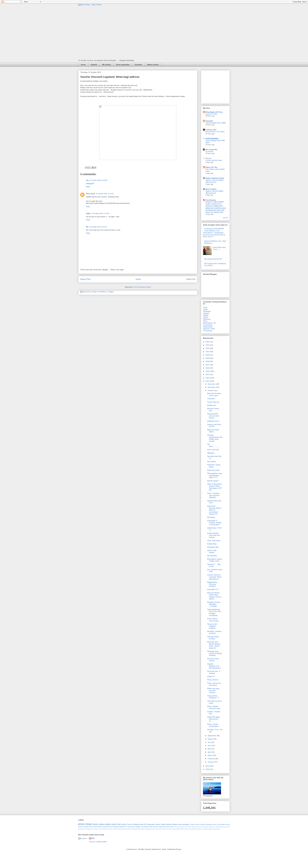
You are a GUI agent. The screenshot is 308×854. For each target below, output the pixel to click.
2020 (208, 355)
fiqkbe (88, 213)
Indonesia (100, 826)
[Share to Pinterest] (95, 167)
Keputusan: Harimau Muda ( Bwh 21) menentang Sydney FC (214, 510)
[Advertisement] (221, 86)
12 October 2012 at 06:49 (98, 180)
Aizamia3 (209, 121)
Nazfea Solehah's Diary (214, 178)
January (211, 762)
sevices (181, 829)
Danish (202, 824)
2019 (208, 358)
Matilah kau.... (212, 405)
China (95, 826)
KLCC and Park (213, 450)
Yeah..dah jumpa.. (214, 540)
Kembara (138, 64)
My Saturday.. (212, 556)
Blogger (178, 849)
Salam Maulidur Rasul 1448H (215, 123)
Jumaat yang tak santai (213, 160)
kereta (151, 826)
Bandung (207, 319)
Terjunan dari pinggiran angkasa (212, 626)
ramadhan (115, 826)
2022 (208, 348)
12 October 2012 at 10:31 (105, 194)
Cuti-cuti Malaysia (133, 824)
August (210, 739)
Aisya (87, 826)
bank (106, 826)
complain (95, 829)
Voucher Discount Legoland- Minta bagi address (214, 577)
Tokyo (206, 317)
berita (79, 829)
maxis (160, 829)
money (215, 824)
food (119, 824)
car (142, 826)
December (212, 384)
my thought (221, 824)
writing (218, 829)
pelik (167, 826)
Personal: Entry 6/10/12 (213, 660)
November (212, 387)
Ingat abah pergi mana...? (219, 248)
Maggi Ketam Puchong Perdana (212, 584)
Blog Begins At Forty (214, 112)
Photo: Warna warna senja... (213, 620)
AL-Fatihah (209, 151)
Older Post (190, 279)
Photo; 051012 (212, 680)
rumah (180, 824)
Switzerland (208, 327)
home (110, 826)
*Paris (205, 321)
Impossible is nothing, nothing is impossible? (214, 523)
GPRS (193, 826)
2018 (208, 361)
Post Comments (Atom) (142, 287)
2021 (208, 351)
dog (104, 829)
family (95, 824)
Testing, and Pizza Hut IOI (214, 425)
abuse (225, 826)
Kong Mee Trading (214, 826)
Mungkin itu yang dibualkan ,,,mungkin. (213, 604)
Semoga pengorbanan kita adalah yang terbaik (214, 438)
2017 (208, 365)
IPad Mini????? (213, 589)
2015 (208, 371)
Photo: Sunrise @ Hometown (214, 684)
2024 (208, 342)
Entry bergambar (123, 64)
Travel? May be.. (213, 402)
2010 (208, 769)
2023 (208, 345)
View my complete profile (98, 842)
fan (106, 829)
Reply (88, 186)
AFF (176, 826)
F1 (126, 826)
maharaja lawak (149, 829)
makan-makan (105, 824)
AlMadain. (211, 453)
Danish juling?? (213, 481)
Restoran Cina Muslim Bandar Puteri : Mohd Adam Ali (213, 645)
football (115, 829)
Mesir (221, 826)
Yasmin (129, 826)
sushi (186, 829)
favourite (110, 829)
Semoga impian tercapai (213, 638)
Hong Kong (208, 331)
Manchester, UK (210, 323)
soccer (172, 826)
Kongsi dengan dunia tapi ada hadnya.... (213, 535)
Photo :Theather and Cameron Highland (213, 495)
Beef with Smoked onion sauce (214, 394)
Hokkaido (207, 311)
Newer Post (85, 279)
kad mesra (124, 829)
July (209, 742)
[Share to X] (90, 167)
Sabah (206, 315)
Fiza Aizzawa (210, 200)
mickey (164, 829)
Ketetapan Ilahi (213, 547)
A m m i (208, 158)
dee (87, 180)
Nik (87, 227)
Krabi (206, 309)
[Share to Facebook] (93, 167)
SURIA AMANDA (211, 139)
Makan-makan (153, 64)
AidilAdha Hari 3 (213, 421)
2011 (208, 766)
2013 (208, 378)
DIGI (189, 826)
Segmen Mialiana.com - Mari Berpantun (214, 666)
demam (100, 829)
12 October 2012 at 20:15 (98, 227)
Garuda (197, 826)
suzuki (190, 829)
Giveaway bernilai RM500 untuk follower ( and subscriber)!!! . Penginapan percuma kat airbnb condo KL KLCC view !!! (214, 233)
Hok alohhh (211, 461)
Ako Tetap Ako (211, 149)
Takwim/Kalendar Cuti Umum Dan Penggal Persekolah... (214, 612)
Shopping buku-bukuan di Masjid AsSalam (214, 653)
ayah (228, 826)
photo (81, 824)
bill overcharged (86, 829)
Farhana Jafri (210, 130)
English (94, 64)
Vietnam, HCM (209, 329)
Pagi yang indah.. (213, 470)
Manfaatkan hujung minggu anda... (214, 560)
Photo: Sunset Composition (212, 725)
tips (200, 829)
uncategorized (205, 829)
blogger (137, 826)
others (168, 829)
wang (214, 829)
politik (177, 829)
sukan (113, 824)
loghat (143, 829)
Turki (205, 308)
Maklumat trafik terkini (213, 431)
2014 (208, 374)
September (212, 736)
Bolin (186, 826)
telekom (194, 829)
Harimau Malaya (171, 824)
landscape (162, 826)
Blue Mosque (181, 826)
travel (89, 824)
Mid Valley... (211, 517)
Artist (90, 826)
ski (184, 829)
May (209, 749)
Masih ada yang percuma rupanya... (213, 690)
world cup (81, 826)
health (119, 829)
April (210, 752)
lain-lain (155, 826)
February (211, 759)
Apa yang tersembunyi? (213, 259)
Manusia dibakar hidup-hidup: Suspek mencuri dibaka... (214, 596)
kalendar (129, 829)
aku (133, 826)
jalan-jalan (151, 824)
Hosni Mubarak (204, 826)
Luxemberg (208, 325)
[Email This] (86, 167)
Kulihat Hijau (212, 544)
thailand (122, 826)
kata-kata (135, 829)
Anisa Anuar (90, 194)
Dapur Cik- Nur (211, 167)
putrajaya (186, 824)
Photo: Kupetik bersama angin (213, 707)
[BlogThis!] (88, 167)
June (210, 745)
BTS (93, 838)
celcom (197, 824)
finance (157, 824)
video (210, 829)
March (210, 755)
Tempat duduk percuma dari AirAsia (213, 416)
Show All (225, 217)
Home (83, 64)
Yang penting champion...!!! (213, 697)
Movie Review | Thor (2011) (214, 132)
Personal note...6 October (213, 672)
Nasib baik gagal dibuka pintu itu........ (213, 719)
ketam (139, 829)
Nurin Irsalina (210, 189)
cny (92, 829)
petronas (172, 829)
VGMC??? (211, 676)
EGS (145, 824)
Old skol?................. (214, 445)
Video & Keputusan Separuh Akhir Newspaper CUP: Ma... (214, 487)
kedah (163, 824)
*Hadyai (206, 313)
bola (141, 824)
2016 (208, 368)
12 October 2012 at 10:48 (100, 213)
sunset (227, 824)
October (211, 390)
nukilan (123, 824)
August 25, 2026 (211, 114)
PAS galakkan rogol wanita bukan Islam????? (214, 475)
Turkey (192, 824)
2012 (208, 381)
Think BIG (211, 399)
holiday (145, 826)
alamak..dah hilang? (212, 551)
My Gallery (106, 64)
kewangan (208, 824)
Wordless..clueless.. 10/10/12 (214, 632)
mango (156, 829)
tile (198, 829)
